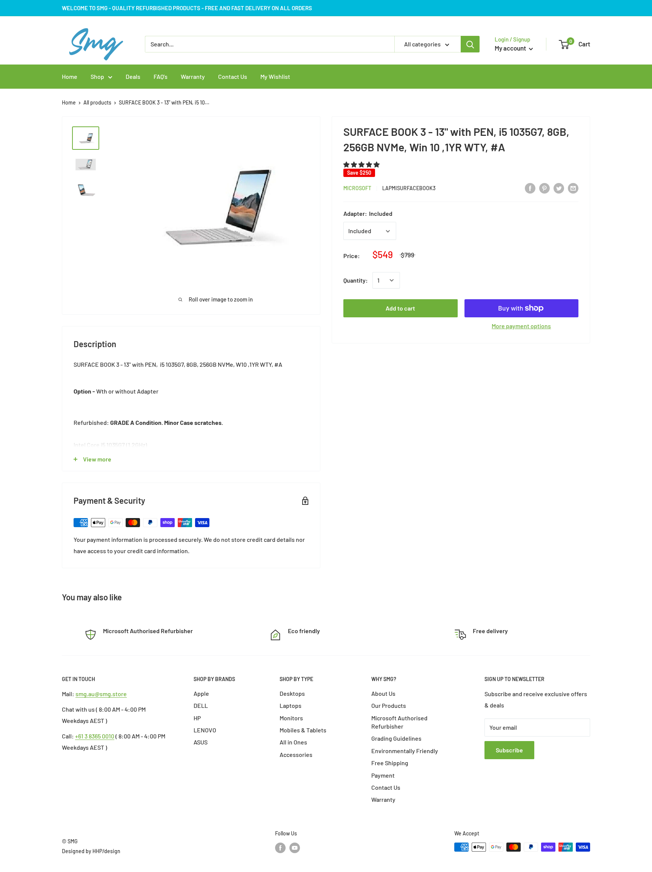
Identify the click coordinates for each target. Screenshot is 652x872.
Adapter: (367, 213)
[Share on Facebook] (530, 188)
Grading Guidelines (396, 738)
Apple (201, 693)
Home (69, 102)
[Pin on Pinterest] (544, 188)
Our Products (388, 705)
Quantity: (355, 280)
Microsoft (357, 188)
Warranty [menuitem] (193, 76)
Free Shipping (389, 762)
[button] (362, 164)
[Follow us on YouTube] (294, 848)
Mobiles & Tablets (303, 730)
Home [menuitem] (69, 76)
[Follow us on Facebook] (280, 848)
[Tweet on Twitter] (559, 188)
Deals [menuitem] (133, 76)
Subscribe (509, 750)
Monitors (291, 717)
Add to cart (400, 308)
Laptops (290, 705)
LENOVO (205, 730)
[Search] (470, 44)
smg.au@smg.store (101, 693)
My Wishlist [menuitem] (275, 76)
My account (511, 48)
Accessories (296, 754)
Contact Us (385, 787)
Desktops (292, 693)
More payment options (521, 325)
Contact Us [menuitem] (232, 76)
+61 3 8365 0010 (94, 736)
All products (97, 102)
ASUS (201, 742)
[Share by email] (573, 188)
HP (197, 717)
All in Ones (293, 742)
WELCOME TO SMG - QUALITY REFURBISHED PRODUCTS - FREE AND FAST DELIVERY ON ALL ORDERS (187, 8)
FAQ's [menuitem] (161, 76)
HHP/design (106, 851)
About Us (383, 693)
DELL (201, 705)
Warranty (383, 799)
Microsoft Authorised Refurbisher (399, 722)
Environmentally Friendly (404, 750)
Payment (383, 775)
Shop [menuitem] (97, 76)
